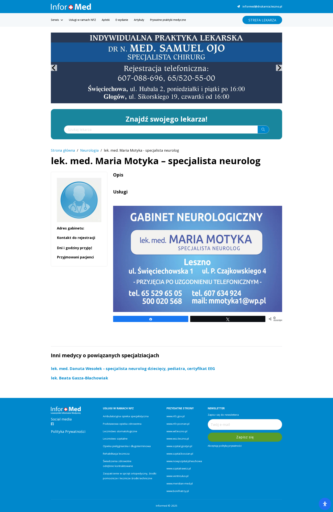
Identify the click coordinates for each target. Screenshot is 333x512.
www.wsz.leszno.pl (177, 438)
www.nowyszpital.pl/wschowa (184, 461)
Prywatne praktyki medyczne (168, 20)
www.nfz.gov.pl (175, 416)
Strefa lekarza (262, 20)
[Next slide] (279, 68)
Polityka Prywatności (68, 431)
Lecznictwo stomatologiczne (120, 431)
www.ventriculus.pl (177, 476)
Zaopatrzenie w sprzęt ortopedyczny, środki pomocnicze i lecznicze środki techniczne (129, 476)
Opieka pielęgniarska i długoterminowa (127, 446)
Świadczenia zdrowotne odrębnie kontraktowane (118, 463)
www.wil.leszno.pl (176, 431)
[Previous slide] (54, 68)
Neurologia (89, 150)
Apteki (106, 20)
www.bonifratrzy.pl (177, 491)
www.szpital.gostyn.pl (179, 446)
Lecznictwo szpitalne (115, 438)
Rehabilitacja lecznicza (116, 453)
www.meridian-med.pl (179, 483)
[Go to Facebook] (52, 424)
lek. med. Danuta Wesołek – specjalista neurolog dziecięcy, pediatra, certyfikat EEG (133, 368)
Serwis (55, 20)
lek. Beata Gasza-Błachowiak (79, 378)
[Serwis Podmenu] (62, 20)
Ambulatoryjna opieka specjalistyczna (126, 416)
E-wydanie (121, 20)
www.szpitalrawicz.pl (178, 468)
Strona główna (63, 150)
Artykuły (139, 20)
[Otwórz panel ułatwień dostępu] (325, 504)
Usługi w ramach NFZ (82, 20)
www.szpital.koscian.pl (179, 453)
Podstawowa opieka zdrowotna (122, 423)
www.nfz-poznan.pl (177, 423)
